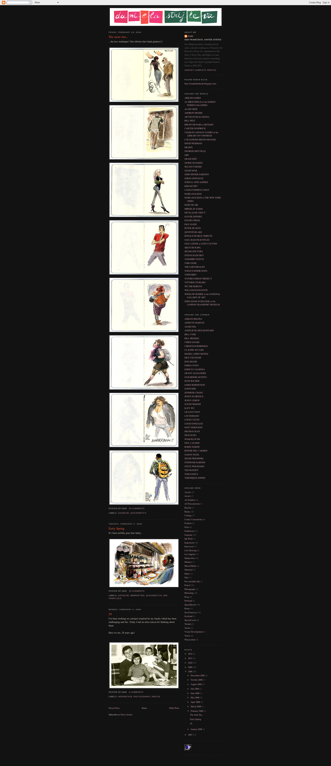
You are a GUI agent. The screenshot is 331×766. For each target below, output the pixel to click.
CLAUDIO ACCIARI (194, 349)
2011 (190, 658)
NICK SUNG (190, 435)
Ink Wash (188, 538)
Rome (187, 608)
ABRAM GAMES (192, 97)
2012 (190, 653)
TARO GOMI (190, 263)
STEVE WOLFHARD (194, 466)
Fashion (187, 523)
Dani (190, 36)
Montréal (188, 569)
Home (144, 708)
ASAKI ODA (190, 326)
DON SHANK (190, 361)
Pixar (186, 596)
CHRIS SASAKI (191, 342)
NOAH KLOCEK (192, 439)
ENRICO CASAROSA (194, 369)
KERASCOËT (191, 186)
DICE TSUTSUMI (192, 357)
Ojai (186, 577)
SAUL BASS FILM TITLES (196, 239)
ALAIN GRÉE (191, 109)
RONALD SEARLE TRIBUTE (198, 235)
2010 (190, 662)
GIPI (186, 155)
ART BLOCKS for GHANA (196, 116)
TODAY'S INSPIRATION (195, 270)
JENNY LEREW (192, 400)
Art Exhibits (189, 499)
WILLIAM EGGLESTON (196, 290)
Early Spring (116, 528)
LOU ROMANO (191, 415)
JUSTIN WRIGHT (192, 404)
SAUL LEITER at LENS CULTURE (200, 243)
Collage (188, 515)
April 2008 (195, 701)
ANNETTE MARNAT (194, 322)
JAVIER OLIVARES (193, 162)
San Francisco (190, 612)
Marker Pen (138, 595)
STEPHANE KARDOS (194, 462)
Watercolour (189, 639)
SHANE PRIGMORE (194, 458)
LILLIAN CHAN (192, 411)
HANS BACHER (192, 380)
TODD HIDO (190, 274)
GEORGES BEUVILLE (195, 151)
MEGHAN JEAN (192, 431)
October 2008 (197, 679)
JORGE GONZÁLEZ (193, 178)
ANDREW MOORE (193, 112)
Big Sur (187, 507)
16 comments (136, 508)
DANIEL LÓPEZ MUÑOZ (196, 353)
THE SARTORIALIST (194, 266)
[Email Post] (145, 508)
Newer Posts (114, 708)
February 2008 (197, 710)
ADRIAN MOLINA (193, 318)
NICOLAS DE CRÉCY (194, 212)
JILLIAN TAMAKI (193, 166)
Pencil (187, 585)
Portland (188, 600)
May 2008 (195, 697)
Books (187, 511)
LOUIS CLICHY (192, 419)
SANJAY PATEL (191, 454)
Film (186, 527)
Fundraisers (189, 530)
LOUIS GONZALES (193, 423)
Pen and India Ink (192, 581)
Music (187, 573)
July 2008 (195, 688)
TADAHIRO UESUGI (194, 259)
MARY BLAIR (191, 204)
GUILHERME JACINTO (195, 377)
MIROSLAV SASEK (193, 208)
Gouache (123, 513)
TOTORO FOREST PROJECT (198, 278)
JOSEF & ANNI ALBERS (196, 182)
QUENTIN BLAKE (193, 232)
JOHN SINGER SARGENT (196, 174)
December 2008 (198, 675)
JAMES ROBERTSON (194, 384)
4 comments (136, 692)
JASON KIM (190, 388)
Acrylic (187, 492)
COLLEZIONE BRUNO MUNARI (200, 139)
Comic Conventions (193, 519)
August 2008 (196, 684)
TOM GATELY (191, 474)
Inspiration (125, 697)
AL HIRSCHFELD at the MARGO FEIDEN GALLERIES (199, 103)
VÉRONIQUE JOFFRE (194, 477)
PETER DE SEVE (192, 228)
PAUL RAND (190, 224)
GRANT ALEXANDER (195, 373)
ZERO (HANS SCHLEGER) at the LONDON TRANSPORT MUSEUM (202, 303)
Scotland (188, 616)
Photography (141, 697)
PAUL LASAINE (192, 442)
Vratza (156, 697)
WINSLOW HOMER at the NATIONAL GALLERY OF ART (202, 295)
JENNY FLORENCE (193, 396)
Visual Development (193, 631)
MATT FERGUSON (193, 427)
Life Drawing (190, 550)
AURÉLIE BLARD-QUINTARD (199, 330)
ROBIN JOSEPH (191, 446)
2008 (190, 671)
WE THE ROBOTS (193, 286)
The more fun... (118, 37)
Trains (187, 627)
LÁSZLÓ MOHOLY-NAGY (196, 189)
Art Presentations (192, 503)
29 (110, 614)
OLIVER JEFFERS (193, 216)
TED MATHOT (191, 470)
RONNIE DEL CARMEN (195, 450)
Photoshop (188, 592)
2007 (190, 734)
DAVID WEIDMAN (193, 143)
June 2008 (195, 693)
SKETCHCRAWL (192, 247)
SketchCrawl (190, 620)
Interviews (189, 546)
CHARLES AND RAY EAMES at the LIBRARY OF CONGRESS (201, 134)
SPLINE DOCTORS (193, 251)
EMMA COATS (191, 365)
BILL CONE (190, 334)
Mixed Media (190, 565)
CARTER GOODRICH (194, 128)
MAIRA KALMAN (193, 193)
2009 (190, 667)
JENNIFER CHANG (193, 392)
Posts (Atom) (126, 714)
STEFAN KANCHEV (194, 255)
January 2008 (197, 729)
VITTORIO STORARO (194, 282)
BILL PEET (189, 120)
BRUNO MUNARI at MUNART (199, 124)
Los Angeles (189, 554)
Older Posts (174, 708)
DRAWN (188, 147)
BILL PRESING (191, 338)
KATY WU (189, 408)
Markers (188, 561)
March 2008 (196, 706)
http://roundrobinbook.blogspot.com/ (200, 83)
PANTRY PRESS (192, 220)
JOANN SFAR (190, 170)
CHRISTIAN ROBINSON (196, 346)
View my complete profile (200, 70)
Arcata (187, 495)
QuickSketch (138, 513)
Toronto (187, 623)
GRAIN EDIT (190, 158)
